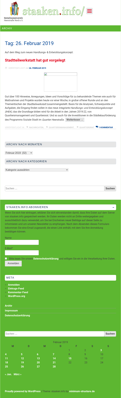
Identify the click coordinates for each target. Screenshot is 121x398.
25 (6, 366)
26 (22, 366)
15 (70, 358)
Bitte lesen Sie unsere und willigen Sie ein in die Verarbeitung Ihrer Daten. (62, 258)
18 (6, 362)
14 (54, 358)
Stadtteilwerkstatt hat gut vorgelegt (35, 60)
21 (54, 362)
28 (54, 366)
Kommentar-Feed (18, 292)
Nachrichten (36, 127)
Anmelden (14, 284)
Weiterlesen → (75, 120)
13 (38, 358)
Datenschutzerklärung (45, 258)
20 (38, 362)
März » (17, 374)
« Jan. (8, 374)
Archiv (8, 305)
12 (22, 358)
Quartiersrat (86, 127)
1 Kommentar (106, 127)
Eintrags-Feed (16, 288)
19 (22, 362)
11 (6, 358)
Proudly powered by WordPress (22, 391)
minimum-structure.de (82, 391)
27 (38, 366)
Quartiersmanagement (61, 127)
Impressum (11, 310)
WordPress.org (16, 296)
